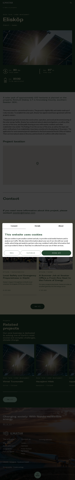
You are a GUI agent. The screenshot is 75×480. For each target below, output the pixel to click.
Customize (31, 253)
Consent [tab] (14, 226)
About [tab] (60, 226)
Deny (12, 253)
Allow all (56, 253)
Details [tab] (37, 226)
